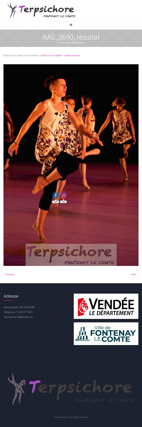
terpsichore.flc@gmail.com (18, 317)
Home (61, 42)
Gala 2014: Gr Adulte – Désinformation (61, 55)
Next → (135, 274)
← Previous (9, 274)
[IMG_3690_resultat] (71, 165)
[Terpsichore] (41, 10)
